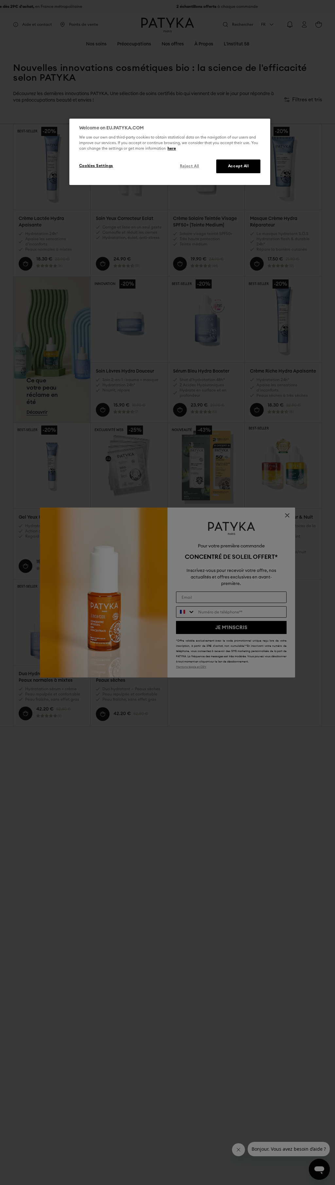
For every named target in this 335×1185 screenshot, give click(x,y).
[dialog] (169, 152)
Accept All (238, 166)
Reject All (189, 166)
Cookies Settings (96, 166)
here (172, 148)
